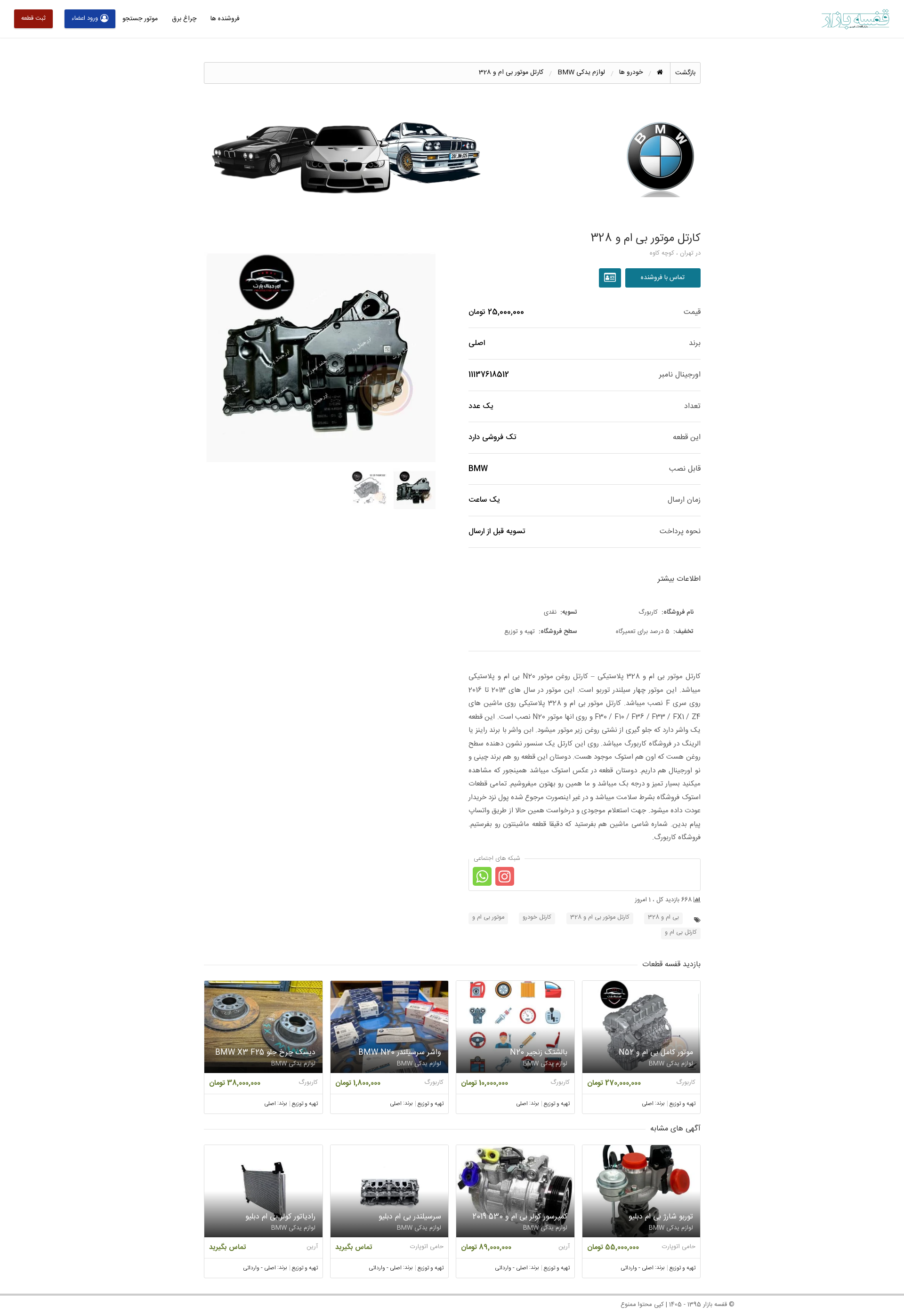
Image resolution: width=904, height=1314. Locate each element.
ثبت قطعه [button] (33, 18)
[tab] (414, 488)
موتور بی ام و (488, 917)
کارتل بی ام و (681, 932)
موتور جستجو (140, 18)
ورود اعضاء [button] (85, 18)
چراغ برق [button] (184, 18)
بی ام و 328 (663, 917)
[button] (320, 346)
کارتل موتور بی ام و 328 (600, 917)
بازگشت (685, 73)
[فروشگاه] (611, 278)
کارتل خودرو (537, 917)
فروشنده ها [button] (225, 18)
